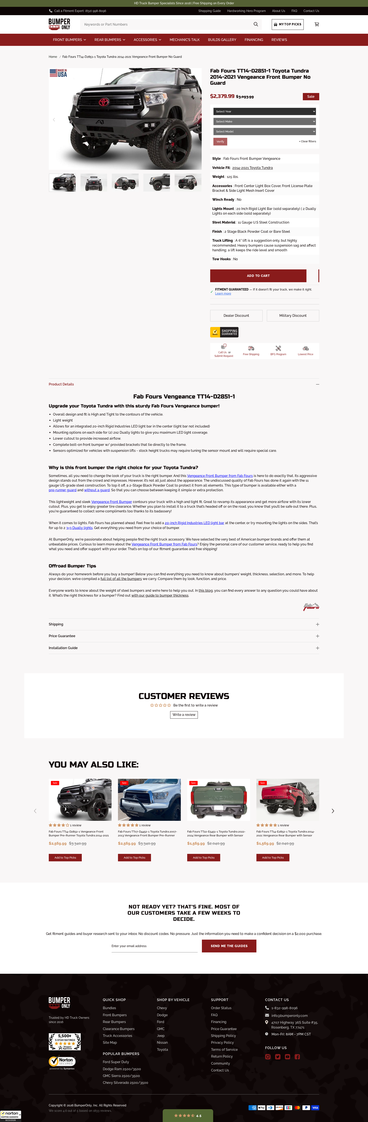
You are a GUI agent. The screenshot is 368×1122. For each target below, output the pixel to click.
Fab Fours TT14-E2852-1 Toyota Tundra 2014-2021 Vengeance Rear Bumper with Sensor (285, 833)
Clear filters (307, 141)
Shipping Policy (223, 1036)
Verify (220, 141)
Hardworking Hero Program (246, 11)
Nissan (162, 1043)
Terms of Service (224, 1050)
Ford (160, 1022)
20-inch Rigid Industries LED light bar (194, 523)
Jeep (161, 1036)
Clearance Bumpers (119, 1029)
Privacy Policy (222, 1043)
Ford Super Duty (116, 1062)
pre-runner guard (62, 490)
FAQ (294, 11)
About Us (278, 11)
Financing (218, 1022)
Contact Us (311, 11)
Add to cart (258, 276)
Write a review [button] (184, 715)
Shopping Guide (209, 11)
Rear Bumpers (114, 1022)
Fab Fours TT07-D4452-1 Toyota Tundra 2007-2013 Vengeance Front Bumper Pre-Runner (147, 833)
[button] (10, 1116)
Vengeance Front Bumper (111, 502)
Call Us (222, 352)
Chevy (162, 1008)
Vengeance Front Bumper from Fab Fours (220, 476)
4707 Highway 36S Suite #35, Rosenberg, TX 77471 (294, 1024)
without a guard (97, 490)
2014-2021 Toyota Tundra (252, 168)
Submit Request (223, 356)
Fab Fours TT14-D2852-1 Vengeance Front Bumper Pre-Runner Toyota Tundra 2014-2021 (79, 833)
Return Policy (222, 1056)
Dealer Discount (236, 316)
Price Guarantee (224, 1029)
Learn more (223, 293)
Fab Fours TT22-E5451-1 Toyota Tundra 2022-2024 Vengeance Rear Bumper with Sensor (216, 833)
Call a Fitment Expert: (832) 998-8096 (80, 11)
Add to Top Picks (65, 857)
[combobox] (171, 24)
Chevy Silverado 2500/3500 (125, 1083)
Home (53, 56)
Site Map (110, 1043)
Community (220, 1063)
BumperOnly (83, 1105)
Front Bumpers (115, 1015)
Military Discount (293, 316)
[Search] (256, 24)
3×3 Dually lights (79, 528)
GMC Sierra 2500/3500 (121, 1076)
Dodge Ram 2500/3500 (122, 1069)
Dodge (162, 1015)
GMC (161, 1029)
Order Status (221, 1008)
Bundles (109, 1008)
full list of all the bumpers (121, 579)
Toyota (162, 1050)
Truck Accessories (117, 1036)
